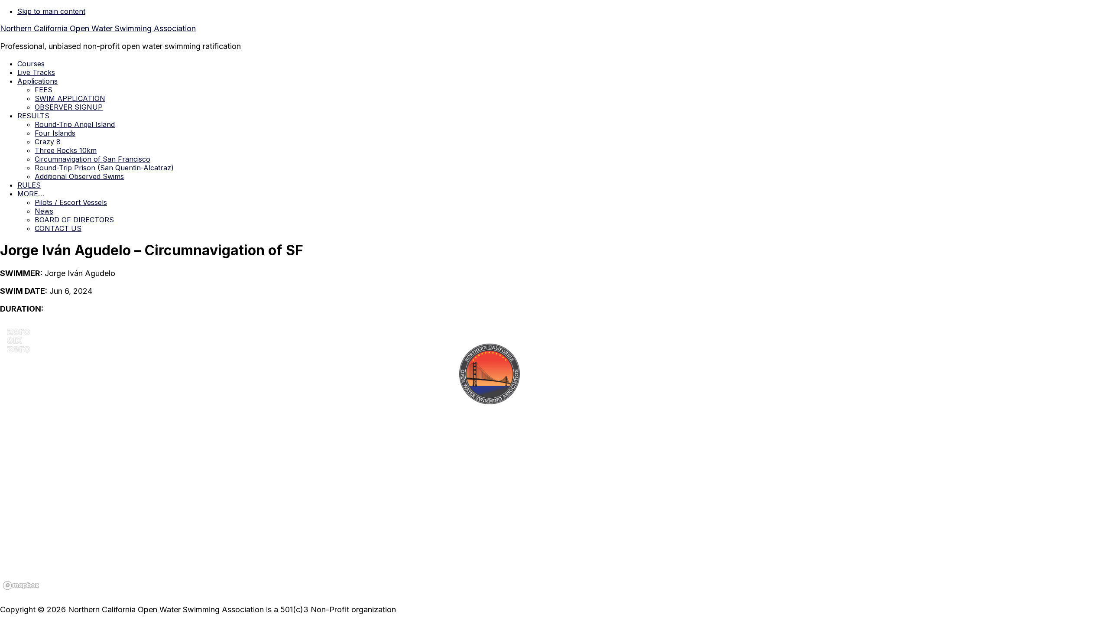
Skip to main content (51, 11)
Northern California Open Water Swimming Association (98, 28)
